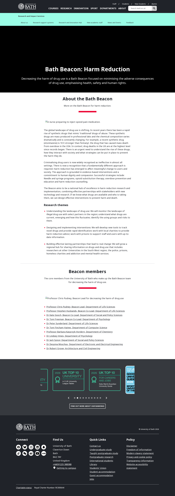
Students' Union (98, 468)
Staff (114, 4)
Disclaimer (131, 445)
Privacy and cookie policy (139, 457)
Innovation (81, 8)
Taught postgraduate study (104, 453)
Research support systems (43, 22)
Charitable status (24, 487)
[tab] (74, 398)
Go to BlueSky (24, 447)
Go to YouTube (37, 453)
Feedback (130, 22)
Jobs (92, 479)
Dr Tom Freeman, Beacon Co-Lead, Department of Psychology (78, 319)
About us (24, 22)
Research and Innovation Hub (70, 22)
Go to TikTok (18, 453)
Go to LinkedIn (37, 447)
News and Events (114, 22)
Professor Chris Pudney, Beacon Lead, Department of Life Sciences (80, 306)
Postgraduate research (101, 457)
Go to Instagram (31, 447)
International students (101, 460)
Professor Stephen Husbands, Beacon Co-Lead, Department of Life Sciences (85, 310)
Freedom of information (139, 449)
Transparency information (140, 460)
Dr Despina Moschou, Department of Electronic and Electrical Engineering (84, 344)
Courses (53, 8)
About (122, 8)
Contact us (95, 445)
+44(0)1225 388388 (62, 464)
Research (66, 8)
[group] (56, 380)
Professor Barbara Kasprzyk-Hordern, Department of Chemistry (79, 331)
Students (125, 4)
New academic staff (94, 22)
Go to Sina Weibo (31, 453)
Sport (94, 8)
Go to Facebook (18, 447)
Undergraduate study (101, 449)
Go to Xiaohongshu (43, 453)
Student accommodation (102, 471)
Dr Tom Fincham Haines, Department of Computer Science (76, 327)
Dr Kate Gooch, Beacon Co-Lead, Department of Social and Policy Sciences (84, 315)
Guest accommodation (101, 475)
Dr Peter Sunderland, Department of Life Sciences (72, 323)
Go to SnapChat (43, 447)
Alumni (154, 4)
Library (93, 464)
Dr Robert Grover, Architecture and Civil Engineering (73, 348)
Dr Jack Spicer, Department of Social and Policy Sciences (75, 340)
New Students (140, 4)
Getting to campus (66, 468)
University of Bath (28, 6)
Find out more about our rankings (87, 406)
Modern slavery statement (140, 453)
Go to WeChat (24, 453)
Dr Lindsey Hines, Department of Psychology (69, 335)
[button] (68, 398)
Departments (108, 8)
